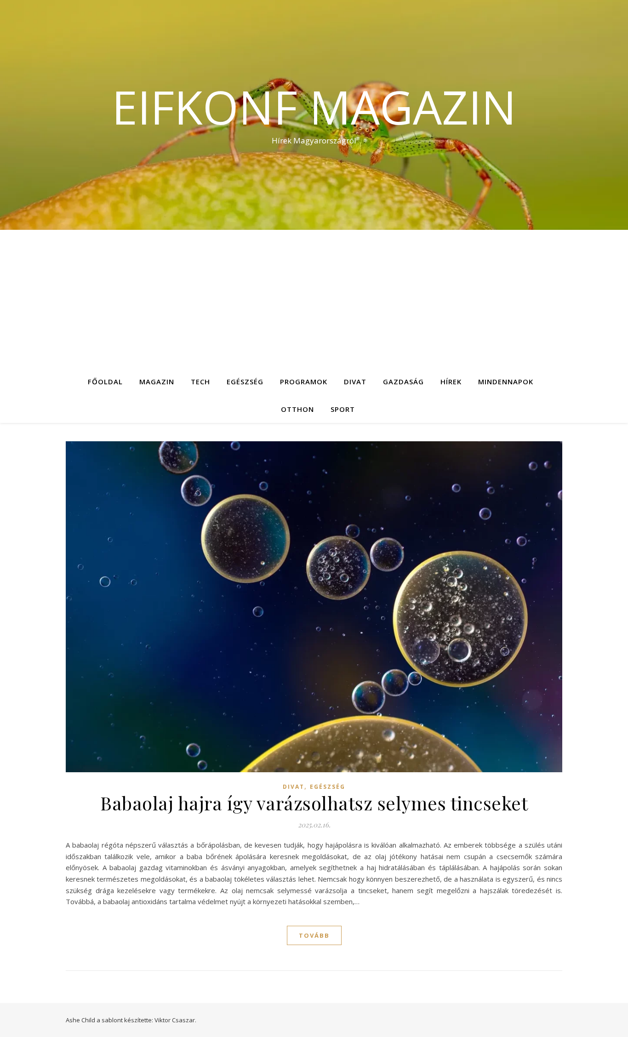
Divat (355, 381)
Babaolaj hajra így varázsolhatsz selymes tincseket (314, 803)
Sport (343, 409)
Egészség (245, 381)
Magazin (156, 381)
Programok (303, 381)
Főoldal (105, 381)
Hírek (451, 381)
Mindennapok (505, 381)
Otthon (297, 409)
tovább (314, 935)
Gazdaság (403, 381)
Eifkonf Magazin (314, 107)
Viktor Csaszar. (175, 1020)
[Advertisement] (314, 298)
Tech (200, 381)
